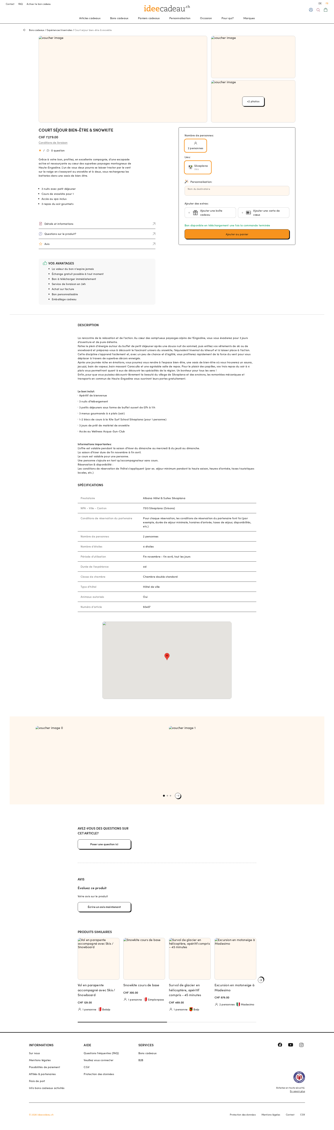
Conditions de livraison (53, 142)
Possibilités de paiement (44, 1067)
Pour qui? (228, 18)
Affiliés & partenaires (42, 1074)
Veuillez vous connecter (98, 1060)
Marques (249, 18)
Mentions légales (40, 1060)
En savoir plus (297, 1091)
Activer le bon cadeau (39, 3)
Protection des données (99, 1074)
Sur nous (34, 1053)
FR (327, 3)
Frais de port (37, 1081)
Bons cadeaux (119, 18)
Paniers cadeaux (149, 18)
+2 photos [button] (253, 101)
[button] (237, 234)
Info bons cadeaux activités (46, 1088)
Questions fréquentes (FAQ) (101, 1053)
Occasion (206, 18)
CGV (86, 1067)
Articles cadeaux (90, 18)
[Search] (318, 10)
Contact (10, 3)
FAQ (20, 3)
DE (320, 3)
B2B (140, 1060)
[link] (100, 758)
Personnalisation (179, 18)
